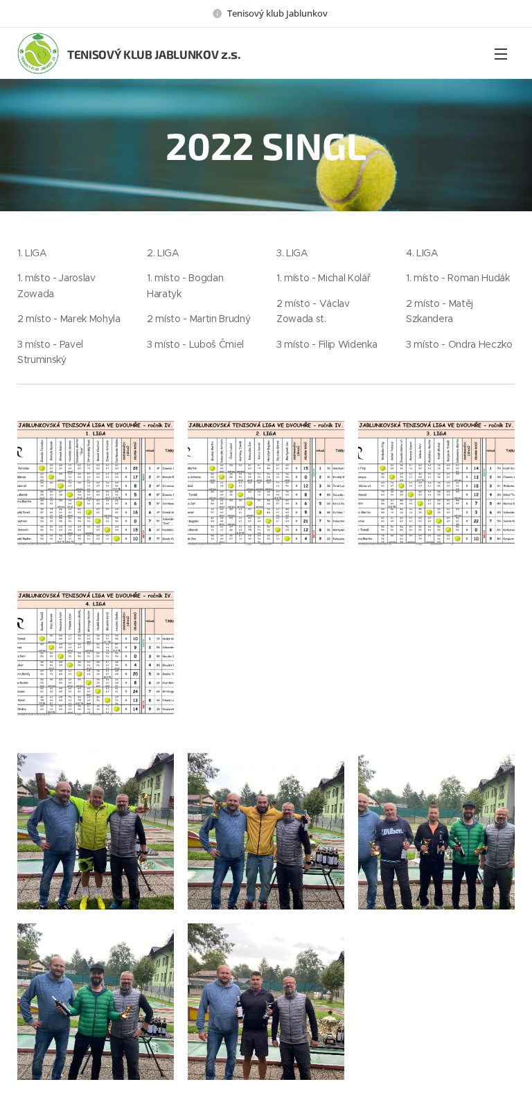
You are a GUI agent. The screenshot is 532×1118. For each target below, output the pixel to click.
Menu (501, 53)
